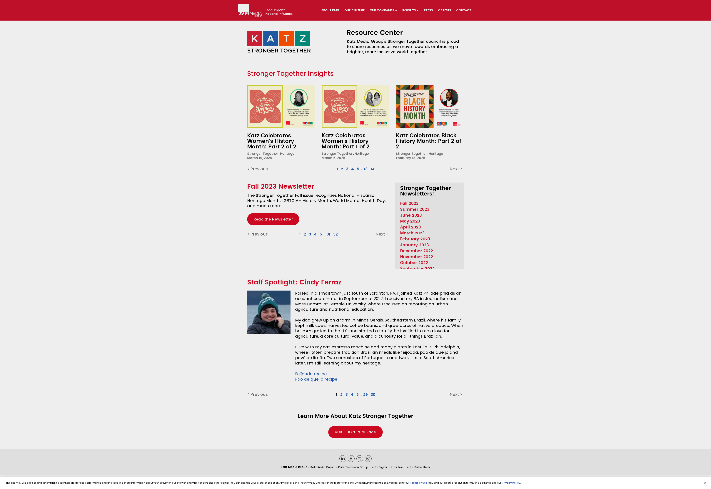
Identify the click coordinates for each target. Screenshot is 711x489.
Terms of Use (418, 483)
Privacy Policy (511, 483)
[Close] (705, 482)
